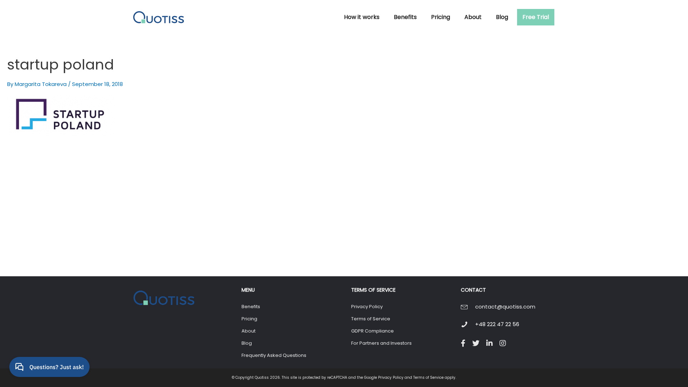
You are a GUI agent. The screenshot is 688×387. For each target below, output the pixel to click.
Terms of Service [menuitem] (370, 318)
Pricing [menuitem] (249, 318)
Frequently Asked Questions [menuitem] (274, 355)
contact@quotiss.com (505, 306)
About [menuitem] (248, 331)
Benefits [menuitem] (251, 306)
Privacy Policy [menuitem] (367, 306)
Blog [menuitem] (247, 343)
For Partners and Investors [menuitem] (381, 343)
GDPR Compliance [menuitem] (372, 331)
